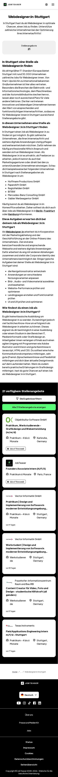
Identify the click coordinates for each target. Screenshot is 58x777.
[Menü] (53, 4)
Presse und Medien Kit (29, 722)
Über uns (29, 714)
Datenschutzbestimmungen (29, 759)
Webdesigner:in (15, 231)
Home (14, 672)
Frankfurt (49, 210)
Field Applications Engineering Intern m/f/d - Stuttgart (27, 633)
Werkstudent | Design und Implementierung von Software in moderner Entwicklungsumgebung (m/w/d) (26, 550)
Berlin (39, 210)
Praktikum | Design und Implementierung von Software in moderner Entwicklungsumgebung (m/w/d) (26, 506)
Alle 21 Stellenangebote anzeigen (29, 407)
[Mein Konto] (46, 4)
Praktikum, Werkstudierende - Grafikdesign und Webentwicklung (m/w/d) (26, 429)
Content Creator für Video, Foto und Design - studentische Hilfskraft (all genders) (27, 591)
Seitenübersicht (29, 764)
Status (29, 742)
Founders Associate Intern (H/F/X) (26, 468)
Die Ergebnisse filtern (31, 398)
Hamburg (13, 214)
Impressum (29, 747)
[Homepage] (11, 4)
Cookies (29, 753)
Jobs (29, 730)
